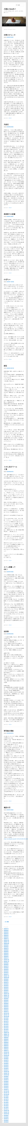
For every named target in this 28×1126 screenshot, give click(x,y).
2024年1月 (6, 974)
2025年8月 (6, 946)
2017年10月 (6, 1094)
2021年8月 (6, 1019)
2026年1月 (6, 938)
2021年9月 (6, 1018)
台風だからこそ (10, 35)
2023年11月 (6, 976)
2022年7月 (6, 1002)
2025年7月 (6, 948)
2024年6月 (6, 967)
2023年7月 (6, 982)
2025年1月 (6, 958)
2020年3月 (6, 1047)
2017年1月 (6, 1109)
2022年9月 (6, 998)
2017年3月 (6, 1105)
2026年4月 (6, 933)
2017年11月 (6, 1092)
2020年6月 (6, 1042)
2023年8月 (6, 980)
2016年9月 (6, 1115)
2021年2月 (6, 1029)
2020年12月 (6, 1032)
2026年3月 (6, 935)
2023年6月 (6, 984)
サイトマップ (12, 24)
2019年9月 (6, 1057)
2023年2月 (6, 990)
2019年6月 (6, 1062)
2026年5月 (6, 932)
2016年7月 (6, 1118)
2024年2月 (6, 972)
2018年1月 (6, 1089)
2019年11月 (6, 1053)
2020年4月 (6, 1045)
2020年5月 (6, 1044)
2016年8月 (6, 1117)
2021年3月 (6, 1028)
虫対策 (6, 631)
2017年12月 (6, 1091)
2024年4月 (6, 969)
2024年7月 (6, 966)
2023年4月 (6, 987)
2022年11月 (6, 995)
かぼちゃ (7, 279)
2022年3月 (6, 1008)
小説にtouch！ (10, 9)
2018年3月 (6, 1086)
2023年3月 (6, 989)
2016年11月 (6, 1112)
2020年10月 (6, 1036)
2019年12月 (6, 1052)
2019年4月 (6, 1065)
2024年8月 (6, 964)
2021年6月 (6, 1023)
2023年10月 (6, 977)
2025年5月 (6, 951)
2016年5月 (6, 1122)
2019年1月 (6, 1070)
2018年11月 (6, 1073)
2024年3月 (6, 971)
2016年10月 (6, 1113)
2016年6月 (6, 1120)
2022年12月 (6, 993)
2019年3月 (6, 1066)
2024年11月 (6, 961)
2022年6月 (6, 1003)
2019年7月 (6, 1060)
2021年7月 (6, 1021)
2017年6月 (6, 1101)
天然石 (6, 124)
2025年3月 (6, 954)
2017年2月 (6, 1107)
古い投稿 (6, 921)
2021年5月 (6, 1024)
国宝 (5, 366)
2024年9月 (6, 963)
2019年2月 (6, 1068)
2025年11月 (6, 942)
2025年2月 (6, 956)
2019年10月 (6, 1055)
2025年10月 (6, 943)
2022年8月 (6, 1000)
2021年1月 (6, 1031)
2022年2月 (6, 1010)
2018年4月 (6, 1084)
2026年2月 (6, 937)
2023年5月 (6, 985)
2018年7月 (6, 1079)
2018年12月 (6, 1071)
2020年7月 (6, 1041)
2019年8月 (6, 1058)
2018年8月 (6, 1078)
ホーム (5, 24)
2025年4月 (6, 953)
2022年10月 (6, 997)
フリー (10, 118)
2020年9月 (6, 1037)
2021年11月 (6, 1015)
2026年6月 (6, 930)
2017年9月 (6, 1096)
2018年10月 (6, 1075)
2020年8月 (6, 1039)
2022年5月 (6, 1005)
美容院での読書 (9, 214)
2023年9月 (6, 979)
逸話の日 (7, 807)
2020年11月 (6, 1034)
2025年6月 (6, 950)
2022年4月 (6, 1006)
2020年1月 (6, 1050)
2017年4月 (6, 1104)
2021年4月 (6, 1026)
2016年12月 (6, 1110)
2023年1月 (6, 992)
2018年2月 (6, 1088)
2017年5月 (6, 1102)
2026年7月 (6, 929)
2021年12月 (6, 1013)
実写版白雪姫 (9, 731)
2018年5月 (6, 1083)
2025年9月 (6, 945)
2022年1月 (6, 1011)
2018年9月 (6, 1076)
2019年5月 (6, 1063)
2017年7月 (6, 1099)
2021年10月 (6, 1016)
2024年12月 (6, 959)
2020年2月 (6, 1049)
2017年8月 (6, 1097)
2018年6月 (6, 1081)
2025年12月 (6, 940)
